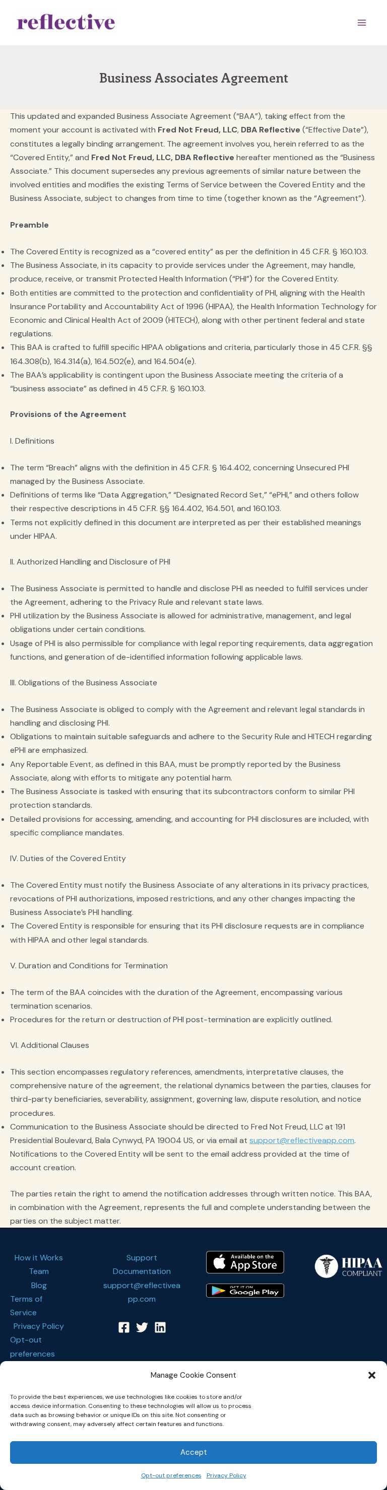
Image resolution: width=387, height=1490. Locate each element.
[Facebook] (124, 1327)
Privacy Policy (226, 1475)
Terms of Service (26, 1306)
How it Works (39, 1257)
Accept (193, 1452)
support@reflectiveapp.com (301, 1140)
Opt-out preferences (171, 1475)
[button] (372, 1375)
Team (39, 1271)
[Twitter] (142, 1327)
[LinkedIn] (160, 1327)
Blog (39, 1285)
